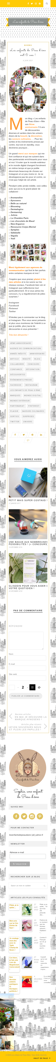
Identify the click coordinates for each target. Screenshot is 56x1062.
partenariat (17, 406)
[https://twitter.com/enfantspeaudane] (24, 819)
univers (27, 421)
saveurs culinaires (33, 411)
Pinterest (13, 308)
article (14, 359)
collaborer (17, 364)
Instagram (14, 302)
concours (33, 364)
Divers (28, 45)
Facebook (14, 305)
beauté (27, 359)
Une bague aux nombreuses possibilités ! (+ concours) (28, 543)
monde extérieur (20, 401)
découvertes (17, 374)
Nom (11, 654)
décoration (33, 369)
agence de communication (25, 348)
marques (15, 395)
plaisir (14, 411)
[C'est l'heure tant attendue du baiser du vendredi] (7, 1028)
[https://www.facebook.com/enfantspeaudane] (16, 819)
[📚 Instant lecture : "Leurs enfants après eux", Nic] (7, 1042)
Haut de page (41, 1058)
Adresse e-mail (17, 852)
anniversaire (37, 353)
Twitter (12, 311)
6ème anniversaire (20, 343)
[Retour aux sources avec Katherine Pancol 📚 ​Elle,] (7, 1014)
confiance (16, 369)
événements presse (21, 380)
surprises (28, 416)
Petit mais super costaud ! (28, 500)
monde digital (32, 395)
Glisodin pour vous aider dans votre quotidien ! (31, 587)
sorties (14, 416)
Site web (13, 674)
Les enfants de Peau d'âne (25, 390)
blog (37, 359)
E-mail (12, 664)
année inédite (18, 353)
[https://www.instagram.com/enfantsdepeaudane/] (32, 819)
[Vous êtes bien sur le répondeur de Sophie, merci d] (7, 1000)
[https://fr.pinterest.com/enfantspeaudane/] (40, 819)
